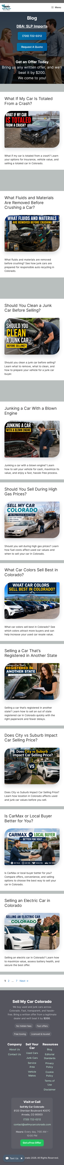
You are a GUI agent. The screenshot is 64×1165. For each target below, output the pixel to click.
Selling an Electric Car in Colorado (27, 903)
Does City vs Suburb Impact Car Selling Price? (30, 737)
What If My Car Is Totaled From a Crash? (28, 101)
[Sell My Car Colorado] (6, 7)
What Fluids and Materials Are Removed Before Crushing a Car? (29, 202)
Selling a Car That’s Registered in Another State (30, 653)
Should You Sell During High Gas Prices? (30, 491)
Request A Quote (32, 46)
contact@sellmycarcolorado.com (32, 1124)
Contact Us (14, 1054)
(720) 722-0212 (32, 35)
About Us (14, 1049)
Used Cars (32, 1052)
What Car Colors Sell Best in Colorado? (31, 572)
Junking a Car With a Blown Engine (30, 411)
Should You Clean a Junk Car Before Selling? (28, 308)
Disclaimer (50, 1089)
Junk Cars (32, 1057)
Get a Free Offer (32, 1142)
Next (24, 980)
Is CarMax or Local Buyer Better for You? (28, 818)
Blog (49, 1049)
